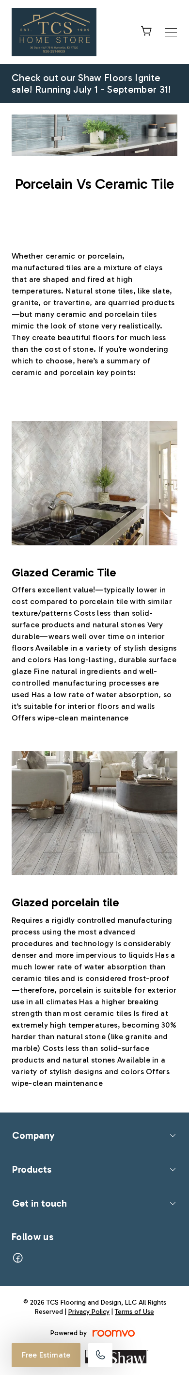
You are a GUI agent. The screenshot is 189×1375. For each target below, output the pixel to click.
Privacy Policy (89, 1312)
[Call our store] (100, 1355)
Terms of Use (134, 1312)
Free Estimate (46, 1354)
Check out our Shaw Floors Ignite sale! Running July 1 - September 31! (91, 83)
